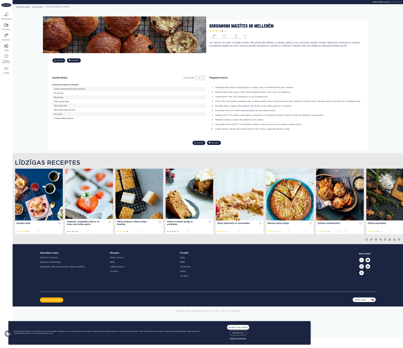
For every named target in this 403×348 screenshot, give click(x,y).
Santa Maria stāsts (49, 253)
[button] (8, 333)
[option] (38, 201)
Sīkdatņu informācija (50, 262)
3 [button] (376, 239)
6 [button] (390, 239)
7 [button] (394, 239)
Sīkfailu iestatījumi (238, 338)
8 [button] (399, 239)
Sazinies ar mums (49, 257)
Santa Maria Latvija (381, 2)
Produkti (184, 253)
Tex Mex (114, 271)
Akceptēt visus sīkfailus (238, 327)
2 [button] (371, 239)
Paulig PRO (397, 2)
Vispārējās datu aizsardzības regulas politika (62, 267)
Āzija (182, 257)
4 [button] (380, 239)
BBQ (112, 262)
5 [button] (385, 239)
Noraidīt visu (238, 333)
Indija (183, 271)
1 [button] (366, 239)
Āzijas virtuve (117, 257)
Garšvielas (185, 267)
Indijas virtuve (117, 267)
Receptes (114, 253)
